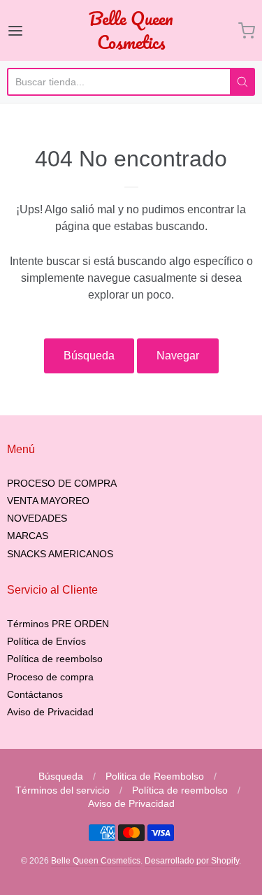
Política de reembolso (55, 658)
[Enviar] (242, 82)
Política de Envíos (46, 641)
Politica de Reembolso (154, 776)
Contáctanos (35, 694)
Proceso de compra (50, 676)
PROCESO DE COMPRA (62, 483)
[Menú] (30, 30)
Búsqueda (89, 355)
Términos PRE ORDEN (58, 623)
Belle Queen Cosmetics (131, 30)
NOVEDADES (37, 518)
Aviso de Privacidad (50, 711)
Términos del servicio (62, 790)
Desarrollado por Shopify (192, 861)
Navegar (178, 355)
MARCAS (27, 535)
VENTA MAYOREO (48, 500)
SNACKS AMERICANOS (60, 553)
